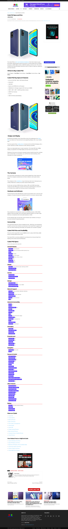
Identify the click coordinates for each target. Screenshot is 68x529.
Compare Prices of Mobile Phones (15, 433)
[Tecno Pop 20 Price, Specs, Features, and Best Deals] (52, 495)
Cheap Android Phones (13, 429)
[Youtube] (59, 516)
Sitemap (52, 528)
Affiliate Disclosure (43, 528)
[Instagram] (48, 516)
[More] (59, 19)
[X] (50, 19)
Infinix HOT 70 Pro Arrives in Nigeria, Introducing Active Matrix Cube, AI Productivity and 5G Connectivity (34, 503)
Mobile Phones (12, 12)
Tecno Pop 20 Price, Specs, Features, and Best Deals (50, 502)
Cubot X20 (10, 427)
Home (8, 12)
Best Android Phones (13, 431)
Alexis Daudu (16, 473)
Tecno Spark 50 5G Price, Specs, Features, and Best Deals (14, 502)
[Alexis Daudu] (11, 475)
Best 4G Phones (11, 421)
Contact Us (59, 528)
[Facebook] (48, 19)
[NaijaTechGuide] (15, 5)
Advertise (33, 528)
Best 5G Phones (11, 419)
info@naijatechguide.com (29, 524)
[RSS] (54, 516)
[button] (59, 9)
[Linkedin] (57, 19)
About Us (55, 528)
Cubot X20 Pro (11, 417)
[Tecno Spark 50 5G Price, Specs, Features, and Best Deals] (15, 495)
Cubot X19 (10, 415)
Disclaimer (48, 528)
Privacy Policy (38, 528)
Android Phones (14, 470)
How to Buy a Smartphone (14, 423)
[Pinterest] (53, 19)
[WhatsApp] (55, 19)
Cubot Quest (11, 425)
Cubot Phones (11, 435)
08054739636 (27, 522)
